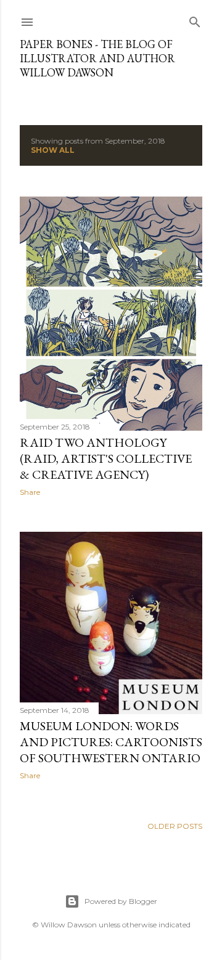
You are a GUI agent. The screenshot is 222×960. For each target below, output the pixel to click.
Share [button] (30, 492)
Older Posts (174, 826)
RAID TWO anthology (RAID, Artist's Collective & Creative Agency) (106, 458)
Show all (53, 150)
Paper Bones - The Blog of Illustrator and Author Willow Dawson (97, 58)
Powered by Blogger (120, 901)
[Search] (194, 19)
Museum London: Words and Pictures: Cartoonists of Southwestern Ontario (111, 742)
